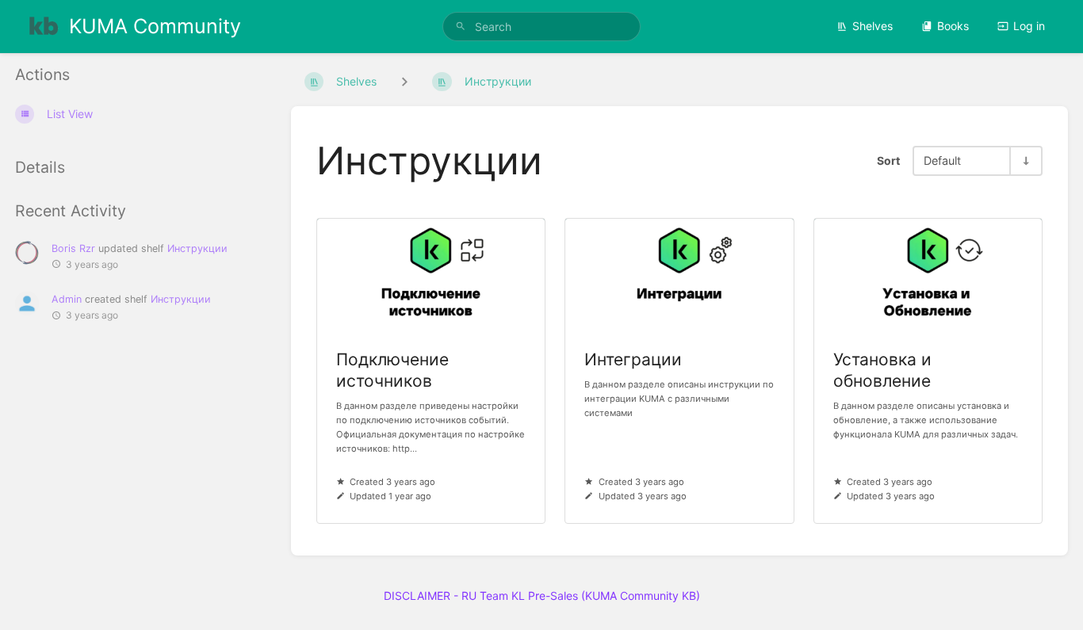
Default (942, 160)
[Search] (460, 26)
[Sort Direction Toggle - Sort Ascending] (1025, 160)
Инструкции (197, 248)
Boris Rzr (73, 248)
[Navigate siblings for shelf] (404, 81)
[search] (541, 26)
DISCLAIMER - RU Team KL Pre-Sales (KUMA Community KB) (542, 595)
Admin (67, 299)
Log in (1029, 25)
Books (953, 25)
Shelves (872, 25)
